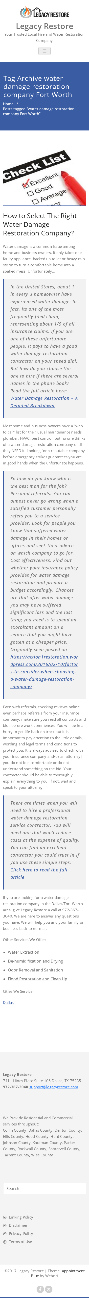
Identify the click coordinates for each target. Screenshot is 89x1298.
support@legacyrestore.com (53, 1086)
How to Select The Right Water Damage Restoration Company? (40, 224)
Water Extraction (23, 952)
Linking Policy (21, 1217)
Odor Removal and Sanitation (35, 970)
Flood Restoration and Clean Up (37, 979)
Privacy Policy (21, 1233)
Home (8, 103)
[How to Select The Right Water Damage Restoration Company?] (44, 180)
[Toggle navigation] (44, 51)
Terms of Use (20, 1241)
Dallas (8, 1002)
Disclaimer (18, 1225)
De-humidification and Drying (35, 961)
